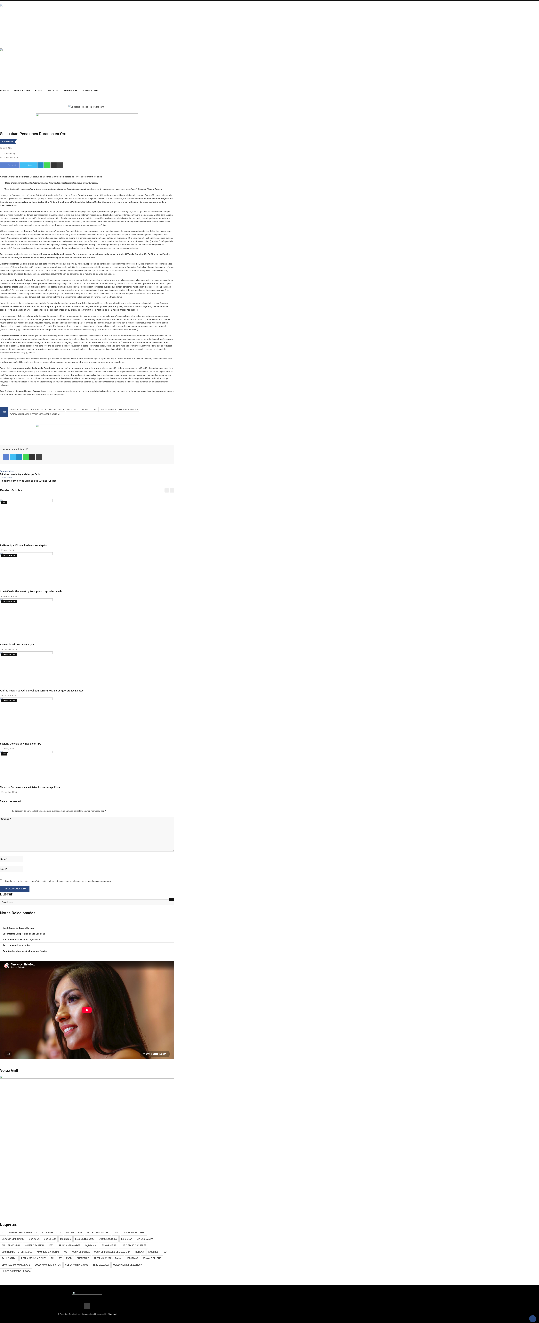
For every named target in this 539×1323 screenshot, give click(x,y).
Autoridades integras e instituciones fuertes (25, 951)
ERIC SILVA (71, 409)
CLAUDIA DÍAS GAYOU (13, 1239)
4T (3, 1232)
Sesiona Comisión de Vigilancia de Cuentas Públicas (29, 480)
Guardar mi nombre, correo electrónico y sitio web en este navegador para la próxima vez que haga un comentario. (58, 881)
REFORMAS (132, 1258)
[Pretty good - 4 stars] (7, 811)
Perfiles (4, 90)
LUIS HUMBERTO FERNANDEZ (17, 1252)
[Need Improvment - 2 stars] (2, 811)
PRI (52, 1258)
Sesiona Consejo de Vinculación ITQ (20, 743)
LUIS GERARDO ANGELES (133, 1245)
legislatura (90, 1245)
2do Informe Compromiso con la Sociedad (24, 934)
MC (66, 1252)
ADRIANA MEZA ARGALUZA (23, 1232)
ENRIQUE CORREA (56, 409)
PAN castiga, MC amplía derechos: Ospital (23, 545)
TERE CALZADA (101, 1264)
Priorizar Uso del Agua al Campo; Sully (20, 474)
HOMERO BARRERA (108, 409)
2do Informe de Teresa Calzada (18, 928)
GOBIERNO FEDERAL (88, 409)
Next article (7, 477)
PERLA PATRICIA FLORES (33, 1258)
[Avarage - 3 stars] (5, 811)
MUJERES (153, 1252)
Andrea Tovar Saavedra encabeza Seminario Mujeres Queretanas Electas (42, 690)
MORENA (139, 1252)
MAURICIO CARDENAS (48, 1252)
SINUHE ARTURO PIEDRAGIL (16, 1264)
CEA (116, 1232)
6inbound (112, 1314)
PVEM (69, 1258)
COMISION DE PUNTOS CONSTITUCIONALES (28, 409)
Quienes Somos (90, 90)
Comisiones (53, 90)
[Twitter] (13, 457)
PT (60, 1258)
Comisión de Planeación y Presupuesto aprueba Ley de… (32, 591)
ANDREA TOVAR (74, 1232)
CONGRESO (50, 1239)
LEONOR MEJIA (108, 1245)
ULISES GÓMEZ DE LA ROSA (16, 1271)
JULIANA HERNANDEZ (69, 1245)
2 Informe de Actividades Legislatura (21, 939)
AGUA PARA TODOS (51, 1232)
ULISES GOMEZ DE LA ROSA (127, 1264)
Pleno (38, 90)
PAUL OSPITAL (9, 1258)
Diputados (65, 1239)
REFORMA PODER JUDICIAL (108, 1258)
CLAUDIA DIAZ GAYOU (134, 1232)
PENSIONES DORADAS (128, 409)
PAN (165, 1252)
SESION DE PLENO (152, 1258)
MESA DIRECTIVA (81, 1252)
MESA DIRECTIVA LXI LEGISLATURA (112, 1252)
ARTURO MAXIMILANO (98, 1232)
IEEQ (51, 1245)
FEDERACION (70, 90)
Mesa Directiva (22, 90)
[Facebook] (6, 457)
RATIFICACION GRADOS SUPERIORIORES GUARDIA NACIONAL (35, 414)
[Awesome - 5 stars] (9, 811)
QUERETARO (83, 1258)
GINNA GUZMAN (145, 1239)
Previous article (7, 471)
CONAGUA (34, 1239)
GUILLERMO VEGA (11, 1245)
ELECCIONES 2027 (84, 1239)
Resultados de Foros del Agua (17, 644)
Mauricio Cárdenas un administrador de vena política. (30, 787)
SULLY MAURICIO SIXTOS (48, 1264)
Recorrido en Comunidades (16, 945)
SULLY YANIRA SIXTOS (76, 1264)
